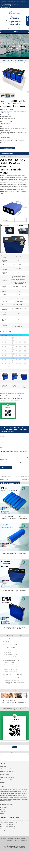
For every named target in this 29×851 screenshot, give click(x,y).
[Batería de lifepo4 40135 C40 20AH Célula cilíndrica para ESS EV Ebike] (14, 550)
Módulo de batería (7, 647)
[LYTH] (14, 14)
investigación (7, 148)
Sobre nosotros (4, 4)
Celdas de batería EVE (19, 60)
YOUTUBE (3, 811)
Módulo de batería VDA (9, 650)
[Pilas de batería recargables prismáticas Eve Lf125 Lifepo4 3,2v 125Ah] (14, 624)
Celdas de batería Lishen (9, 667)
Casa (6, 845)
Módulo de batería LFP (9, 654)
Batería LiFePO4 (4, 112)
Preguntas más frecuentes (14, 846)
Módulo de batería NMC (9, 652)
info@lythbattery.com (14, 21)
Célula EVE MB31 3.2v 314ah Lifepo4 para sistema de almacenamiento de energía (14, 590)
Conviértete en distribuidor (19, 847)
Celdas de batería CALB (9, 671)
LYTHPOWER (3, 807)
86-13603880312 (14, 18)
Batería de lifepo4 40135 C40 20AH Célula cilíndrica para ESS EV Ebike (14, 554)
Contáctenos (9, 847)
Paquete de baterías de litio (10, 677)
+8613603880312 (15, 24)
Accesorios (6, 639)
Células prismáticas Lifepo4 (8, 60)
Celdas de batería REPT (9, 664)
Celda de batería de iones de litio (11, 675)
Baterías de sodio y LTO (9, 644)
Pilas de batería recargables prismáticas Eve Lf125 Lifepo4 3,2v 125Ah (7, 478)
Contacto (16, 4)
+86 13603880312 (18, 398)
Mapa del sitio (10, 4)
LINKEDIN (2, 809)
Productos (10, 845)
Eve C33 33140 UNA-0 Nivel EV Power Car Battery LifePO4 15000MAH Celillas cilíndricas (14, 517)
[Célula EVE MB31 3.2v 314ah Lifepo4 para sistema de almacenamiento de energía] (14, 587)
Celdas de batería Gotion (9, 669)
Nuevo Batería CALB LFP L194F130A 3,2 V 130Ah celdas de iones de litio (22, 478)
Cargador (5, 641)
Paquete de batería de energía (11, 680)
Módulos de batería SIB (9, 656)
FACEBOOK (3, 813)
